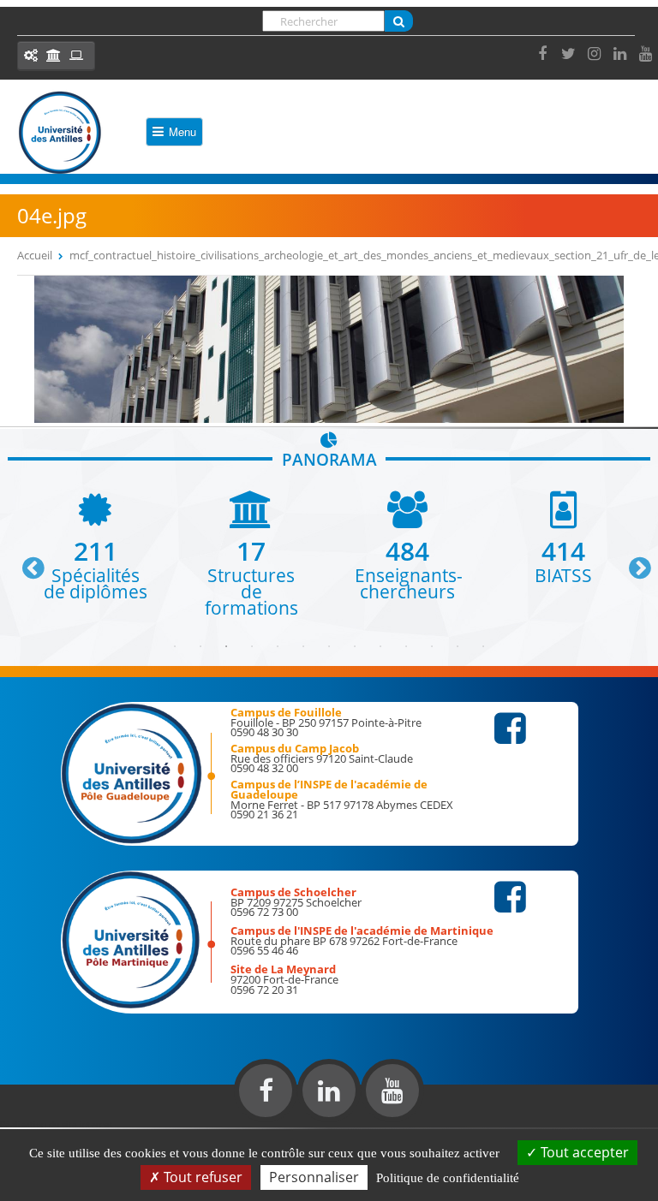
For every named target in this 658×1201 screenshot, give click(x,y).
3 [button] (226, 646)
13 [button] (483, 646)
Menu (182, 131)
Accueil (34, 255)
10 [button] (406, 646)
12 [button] (457, 646)
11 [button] (431, 646)
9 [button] (380, 646)
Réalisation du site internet (56, 1124)
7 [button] (329, 646)
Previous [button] (25, 561)
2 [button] (200, 646)
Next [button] (632, 561)
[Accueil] (60, 132)
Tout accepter (583, 1152)
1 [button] (174, 646)
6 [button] (303, 646)
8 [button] (354, 646)
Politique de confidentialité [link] (447, 1178)
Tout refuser (201, 1177)
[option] (95, 546)
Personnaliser (314, 1177)
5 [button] (277, 646)
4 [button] (251, 646)
